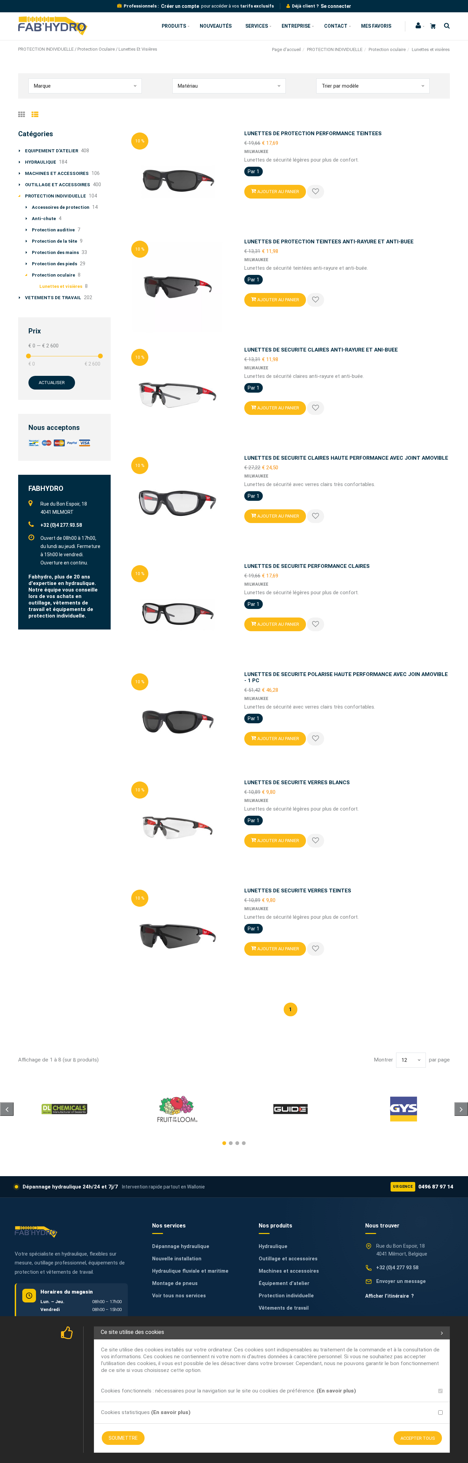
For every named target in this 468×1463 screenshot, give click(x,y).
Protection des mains (55, 252)
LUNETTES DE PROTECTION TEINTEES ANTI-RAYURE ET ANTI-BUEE (329, 242)
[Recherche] (445, 25)
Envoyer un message (401, 1281)
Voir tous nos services (179, 1296)
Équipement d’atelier (284, 1283)
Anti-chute (44, 218)
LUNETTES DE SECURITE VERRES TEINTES (297, 891)
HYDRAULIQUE (40, 162)
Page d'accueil (286, 49)
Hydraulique (273, 1246)
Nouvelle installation (176, 1259)
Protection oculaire (387, 49)
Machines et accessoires (289, 1271)
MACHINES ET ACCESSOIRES (57, 173)
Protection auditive (53, 229)
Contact (335, 26)
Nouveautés (216, 26)
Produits (174, 26)
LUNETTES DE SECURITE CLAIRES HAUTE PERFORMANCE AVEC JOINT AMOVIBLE (346, 458)
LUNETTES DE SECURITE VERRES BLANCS (297, 782)
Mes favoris (376, 26)
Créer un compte (180, 6)
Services (256, 26)
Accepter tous (418, 1438)
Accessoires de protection (60, 207)
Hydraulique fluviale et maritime (190, 1271)
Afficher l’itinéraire (389, 1296)
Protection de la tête (54, 241)
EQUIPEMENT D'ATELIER (51, 150)
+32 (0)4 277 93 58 (397, 1268)
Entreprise (296, 26)
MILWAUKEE (256, 151)
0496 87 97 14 (423, 1187)
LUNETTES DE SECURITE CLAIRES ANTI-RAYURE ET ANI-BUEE (321, 350)
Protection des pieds (54, 263)
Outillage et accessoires (288, 1259)
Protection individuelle (286, 1296)
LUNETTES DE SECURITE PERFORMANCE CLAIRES (307, 566)
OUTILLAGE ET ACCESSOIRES (57, 184)
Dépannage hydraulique (180, 1246)
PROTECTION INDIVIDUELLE (334, 49)
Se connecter (336, 6)
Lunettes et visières (60, 286)
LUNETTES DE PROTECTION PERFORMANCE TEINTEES (313, 133)
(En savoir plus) (336, 1391)
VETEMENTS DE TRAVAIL (53, 297)
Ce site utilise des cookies (132, 1332)
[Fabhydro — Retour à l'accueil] (36, 1231)
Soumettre (123, 1438)
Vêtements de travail (284, 1308)
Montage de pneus (175, 1283)
